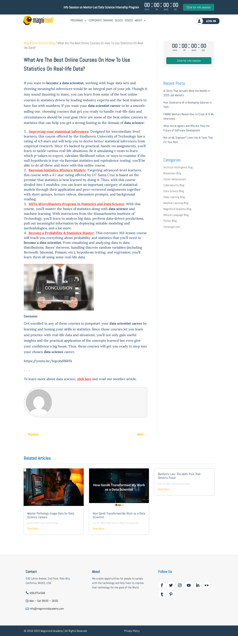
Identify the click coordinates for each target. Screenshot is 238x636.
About (138, 20)
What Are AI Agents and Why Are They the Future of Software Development (186, 128)
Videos (129, 20)
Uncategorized (171, 227)
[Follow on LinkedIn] (197, 585)
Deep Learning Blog (174, 197)
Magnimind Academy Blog (177, 209)
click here (84, 379)
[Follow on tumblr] (162, 594)
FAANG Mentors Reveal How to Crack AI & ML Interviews (188, 116)
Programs (76, 20)
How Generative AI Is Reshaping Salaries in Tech (187, 105)
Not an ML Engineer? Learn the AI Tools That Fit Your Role (188, 140)
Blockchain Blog (172, 173)
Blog (26, 43)
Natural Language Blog (176, 215)
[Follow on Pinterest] (171, 594)
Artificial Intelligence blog (178, 167)
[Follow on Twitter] (171, 585)
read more (33, 528)
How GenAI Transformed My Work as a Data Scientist (119, 515)
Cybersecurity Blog (173, 185)
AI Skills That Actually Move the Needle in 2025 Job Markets (186, 93)
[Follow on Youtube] (188, 585)
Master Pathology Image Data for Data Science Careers (50, 515)
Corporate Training (101, 20)
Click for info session (198, 7)
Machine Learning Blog (175, 203)
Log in (208, 21)
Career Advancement (174, 179)
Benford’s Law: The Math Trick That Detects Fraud (179, 476)
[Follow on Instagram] (180, 585)
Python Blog (170, 221)
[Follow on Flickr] (206, 585)
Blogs (119, 20)
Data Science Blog (43, 43)
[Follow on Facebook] (162, 585)
